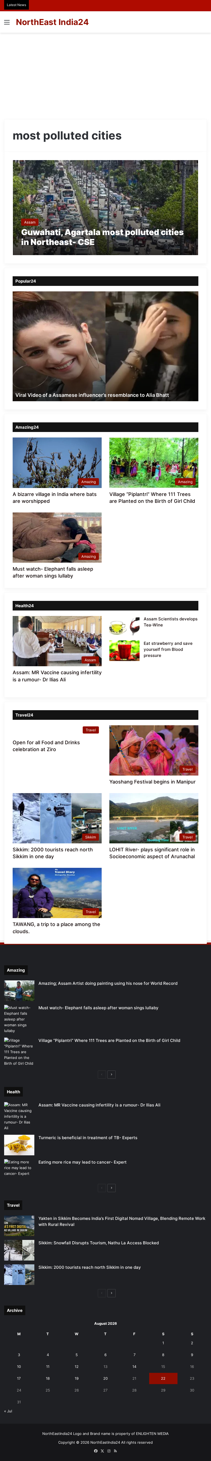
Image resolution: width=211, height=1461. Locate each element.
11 (47, 1366)
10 (19, 1366)
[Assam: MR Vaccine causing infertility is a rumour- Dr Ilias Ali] (19, 1116)
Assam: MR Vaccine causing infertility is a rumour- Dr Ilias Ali (99, 1105)
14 (134, 1366)
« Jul (8, 1411)
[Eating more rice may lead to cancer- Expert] (19, 1169)
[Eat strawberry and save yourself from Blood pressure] (124, 650)
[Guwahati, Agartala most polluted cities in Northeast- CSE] (105, 207)
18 (48, 1378)
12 (77, 1366)
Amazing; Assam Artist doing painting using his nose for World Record (107, 983)
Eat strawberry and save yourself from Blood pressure (168, 649)
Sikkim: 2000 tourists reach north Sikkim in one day (89, 1267)
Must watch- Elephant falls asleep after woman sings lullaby (98, 1007)
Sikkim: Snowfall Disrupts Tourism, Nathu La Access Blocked (98, 1242)
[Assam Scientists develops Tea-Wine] (124, 626)
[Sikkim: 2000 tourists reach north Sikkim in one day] (19, 1274)
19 (77, 1378)
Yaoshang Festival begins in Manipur (152, 782)
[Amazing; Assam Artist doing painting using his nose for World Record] (19, 990)
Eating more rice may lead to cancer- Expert (82, 1162)
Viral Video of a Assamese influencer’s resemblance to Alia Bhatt (92, 395)
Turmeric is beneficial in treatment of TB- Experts (87, 1137)
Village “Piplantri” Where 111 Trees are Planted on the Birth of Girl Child (109, 1040)
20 (105, 1378)
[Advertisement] (105, 73)
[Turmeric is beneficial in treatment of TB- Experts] (19, 1145)
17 (19, 1378)
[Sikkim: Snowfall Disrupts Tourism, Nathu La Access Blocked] (19, 1250)
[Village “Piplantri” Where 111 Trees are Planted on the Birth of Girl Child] (19, 1052)
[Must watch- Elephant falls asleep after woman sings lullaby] (19, 1019)
